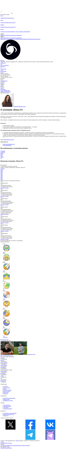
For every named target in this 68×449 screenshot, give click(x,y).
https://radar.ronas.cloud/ (9, 139)
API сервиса (6, 407)
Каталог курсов (6, 391)
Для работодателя (7, 406)
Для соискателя (6, 405)
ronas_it (2, 88)
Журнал (38, 39)
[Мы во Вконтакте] (50, 429)
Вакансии (3, 39)
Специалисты (8, 39)
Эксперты (21, 39)
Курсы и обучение (15, 39)
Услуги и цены (6, 387)
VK (1, 378)
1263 (9, 440)
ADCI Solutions (4, 362)
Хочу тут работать (5, 65)
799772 (17, 440)
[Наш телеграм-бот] (50, 439)
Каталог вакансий (7, 390)
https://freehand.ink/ (7, 145)
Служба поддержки (7, 408)
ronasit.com (3, 62)
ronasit (2, 85)
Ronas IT (2, 60)
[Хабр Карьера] (6, 13)
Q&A (4, 447)
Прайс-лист (5, 415)
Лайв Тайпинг (4, 365)
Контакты (5, 393)
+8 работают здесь (31, 354)
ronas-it (2, 83)
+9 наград (5, 337)
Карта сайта (6, 392)
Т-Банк (2, 375)
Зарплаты (34, 39)
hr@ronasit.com (4, 80)
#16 (4, 270)
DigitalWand (3, 367)
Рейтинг (30, 39)
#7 (3, 280)
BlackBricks (3, 373)
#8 (3, 308)
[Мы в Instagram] (10, 439)
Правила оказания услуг (8, 414)
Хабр (2, 447)
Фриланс (3, 357)
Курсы (10, 447)
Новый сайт (3, 380)
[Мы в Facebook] (30, 429)
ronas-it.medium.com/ (5, 90)
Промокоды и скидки (8, 400)
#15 (4, 261)
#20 (4, 252)
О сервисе (5, 386)
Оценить (3, 168)
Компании (26, 39)
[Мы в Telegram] (30, 439)
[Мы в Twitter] (10, 429)
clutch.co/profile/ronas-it (6, 91)
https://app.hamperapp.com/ (9, 144)
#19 (4, 298)
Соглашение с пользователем (9, 413)
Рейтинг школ (6, 399)
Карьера (7, 447)
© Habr (2, 441)
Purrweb (2, 360)
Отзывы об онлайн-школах (9, 398)
